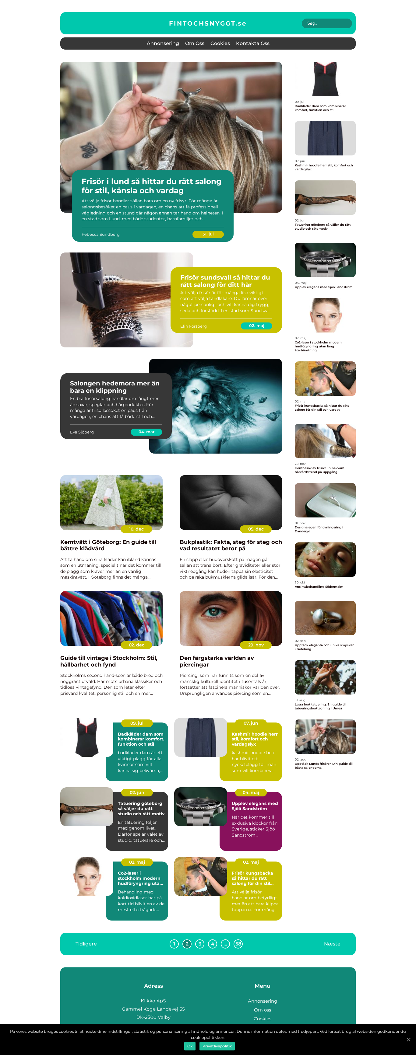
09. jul (136, 723)
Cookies (220, 43)
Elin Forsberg (193, 326)
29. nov (256, 645)
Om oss (194, 43)
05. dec (256, 529)
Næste (332, 944)
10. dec (136, 529)
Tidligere (86, 944)
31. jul (208, 234)
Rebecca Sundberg (101, 234)
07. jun (251, 723)
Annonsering (163, 43)
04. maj (251, 792)
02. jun (137, 792)
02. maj (256, 325)
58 (238, 944)
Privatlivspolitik (217, 1046)
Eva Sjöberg (82, 432)
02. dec (136, 645)
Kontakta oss (253, 43)
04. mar (146, 431)
